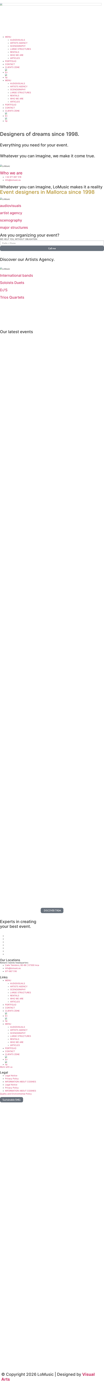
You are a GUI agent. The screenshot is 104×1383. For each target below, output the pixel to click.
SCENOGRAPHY (18, 46)
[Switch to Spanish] (54, 76)
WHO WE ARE (16, 55)
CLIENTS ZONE (12, 67)
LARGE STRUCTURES (20, 49)
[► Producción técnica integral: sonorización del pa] (12, 738)
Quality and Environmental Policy (16, 1094)
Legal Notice (11, 1075)
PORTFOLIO (10, 61)
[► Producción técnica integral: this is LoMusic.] (12, 393)
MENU (8, 37)
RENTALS (14, 52)
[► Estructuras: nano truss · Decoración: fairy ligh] (38, 460)
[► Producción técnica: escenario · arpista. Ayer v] (65, 454)
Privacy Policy (12, 1078)
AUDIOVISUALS (17, 40)
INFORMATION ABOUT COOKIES (20, 1081)
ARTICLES (15, 58)
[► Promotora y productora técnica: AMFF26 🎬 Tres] (38, 755)
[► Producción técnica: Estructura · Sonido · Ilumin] (65, 767)
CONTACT (10, 64)
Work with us (6, 1067)
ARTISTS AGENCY (19, 43)
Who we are (11, 173)
